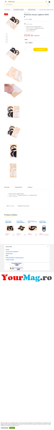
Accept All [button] (12, 427)
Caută (48, 4)
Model (26, 39)
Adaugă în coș (41, 49)
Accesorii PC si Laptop (18, 9)
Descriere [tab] (6, 187)
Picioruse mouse (31, 9)
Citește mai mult (35, 235)
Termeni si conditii (10, 259)
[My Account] (46, 1)
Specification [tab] (18, 187)
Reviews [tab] (30, 187)
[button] (4, 13)
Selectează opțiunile (46, 235)
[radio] (26, 43)
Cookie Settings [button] (4, 427)
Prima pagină (7, 9)
